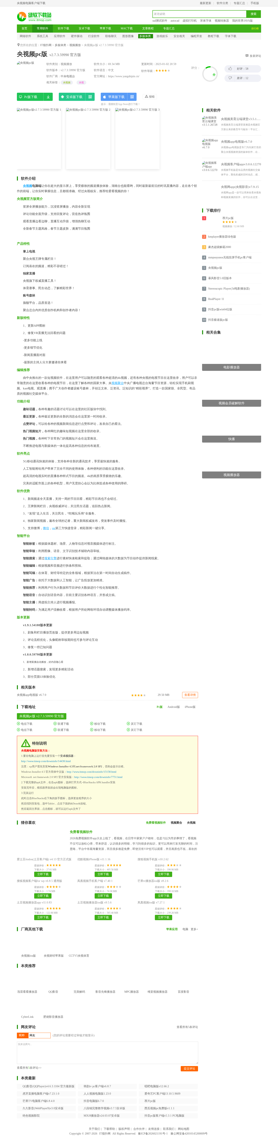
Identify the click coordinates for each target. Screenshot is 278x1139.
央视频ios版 (28, 955)
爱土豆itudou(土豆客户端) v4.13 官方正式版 (44, 859)
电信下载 (26, 723)
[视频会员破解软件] (231, 376)
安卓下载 (84, 28)
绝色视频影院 (31, 1115)
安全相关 (179, 36)
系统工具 (42, 36)
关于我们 (94, 1128)
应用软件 (59, 36)
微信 (46, 528)
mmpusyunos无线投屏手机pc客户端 (230, 257)
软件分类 (222, 3)
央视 (81, 82)
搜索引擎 (50, 558)
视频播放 (75, 45)
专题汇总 (239, 3)
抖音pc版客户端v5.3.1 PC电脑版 (164, 1115)
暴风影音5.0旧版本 (220, 278)
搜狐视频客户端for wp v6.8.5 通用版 (39, 880)
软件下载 (63, 28)
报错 (151, 96)
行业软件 (94, 36)
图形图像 (128, 36)
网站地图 (183, 1128)
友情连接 (154, 1128)
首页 (24, 28)
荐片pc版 (150, 1101)
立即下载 (43, 874)
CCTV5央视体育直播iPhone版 (79, 958)
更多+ (194, 929)
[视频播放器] (231, 448)
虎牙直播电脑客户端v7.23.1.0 (41, 1093)
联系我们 (168, 1128)
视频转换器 (222, 20)
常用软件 (42, 28)
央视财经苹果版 (54, 955)
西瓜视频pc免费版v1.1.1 (159, 1108)
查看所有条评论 (187, 1027)
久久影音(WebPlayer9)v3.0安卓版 (43, 1108)
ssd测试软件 (159, 20)
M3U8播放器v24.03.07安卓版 (102, 1115)
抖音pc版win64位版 (220, 309)
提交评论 (189, 1068)
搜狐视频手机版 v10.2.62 (153, 859)
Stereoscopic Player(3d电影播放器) (229, 288)
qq (53, 528)
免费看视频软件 (81, 832)
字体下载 (230, 36)
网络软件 (25, 36)
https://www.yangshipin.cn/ (123, 76)
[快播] (231, 412)
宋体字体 (205, 20)
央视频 (66, 82)
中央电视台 (68, 76)
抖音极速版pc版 (218, 319)
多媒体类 (145, 36)
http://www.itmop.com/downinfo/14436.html (46, 761)
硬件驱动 (76, 36)
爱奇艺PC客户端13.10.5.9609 (162, 1093)
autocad (175, 20)
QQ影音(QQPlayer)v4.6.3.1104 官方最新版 (48, 1086)
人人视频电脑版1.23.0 (97, 1093)
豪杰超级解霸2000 (219, 247)
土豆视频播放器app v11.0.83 (34, 902)
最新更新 (205, 3)
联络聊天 (111, 36)
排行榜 (255, 28)
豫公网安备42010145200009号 (189, 1133)
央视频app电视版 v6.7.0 (31, 694)
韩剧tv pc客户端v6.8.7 (97, 1086)
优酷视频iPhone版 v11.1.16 (93, 859)
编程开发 (196, 36)
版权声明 (124, 1128)
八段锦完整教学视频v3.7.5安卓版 (104, 1108)
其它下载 (136, 723)
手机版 (255, 3)
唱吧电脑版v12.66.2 (156, 1086)
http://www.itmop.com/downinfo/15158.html (91, 771)
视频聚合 (118, 383)
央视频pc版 (215, 267)
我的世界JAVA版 (242, 20)
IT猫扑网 (45, 45)
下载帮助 (109, 1128)
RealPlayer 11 (216, 299)
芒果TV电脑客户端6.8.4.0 (39, 1101)
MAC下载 (127, 28)
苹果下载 (105, 28)
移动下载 (99, 723)
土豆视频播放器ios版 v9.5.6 (94, 902)
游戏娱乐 (162, 36)
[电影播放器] (231, 340)
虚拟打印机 (190, 20)
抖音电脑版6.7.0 (94, 1101)
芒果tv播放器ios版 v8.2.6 (153, 880)
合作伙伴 (139, 1128)
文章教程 (148, 28)
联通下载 (63, 723)
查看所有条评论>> (29, 1067)
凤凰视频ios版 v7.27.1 (151, 902)
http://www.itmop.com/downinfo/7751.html (98, 777)
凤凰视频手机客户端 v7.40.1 (95, 880)
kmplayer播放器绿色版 (222, 236)
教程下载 (213, 36)
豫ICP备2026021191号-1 (153, 1133)
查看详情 (190, 694)
